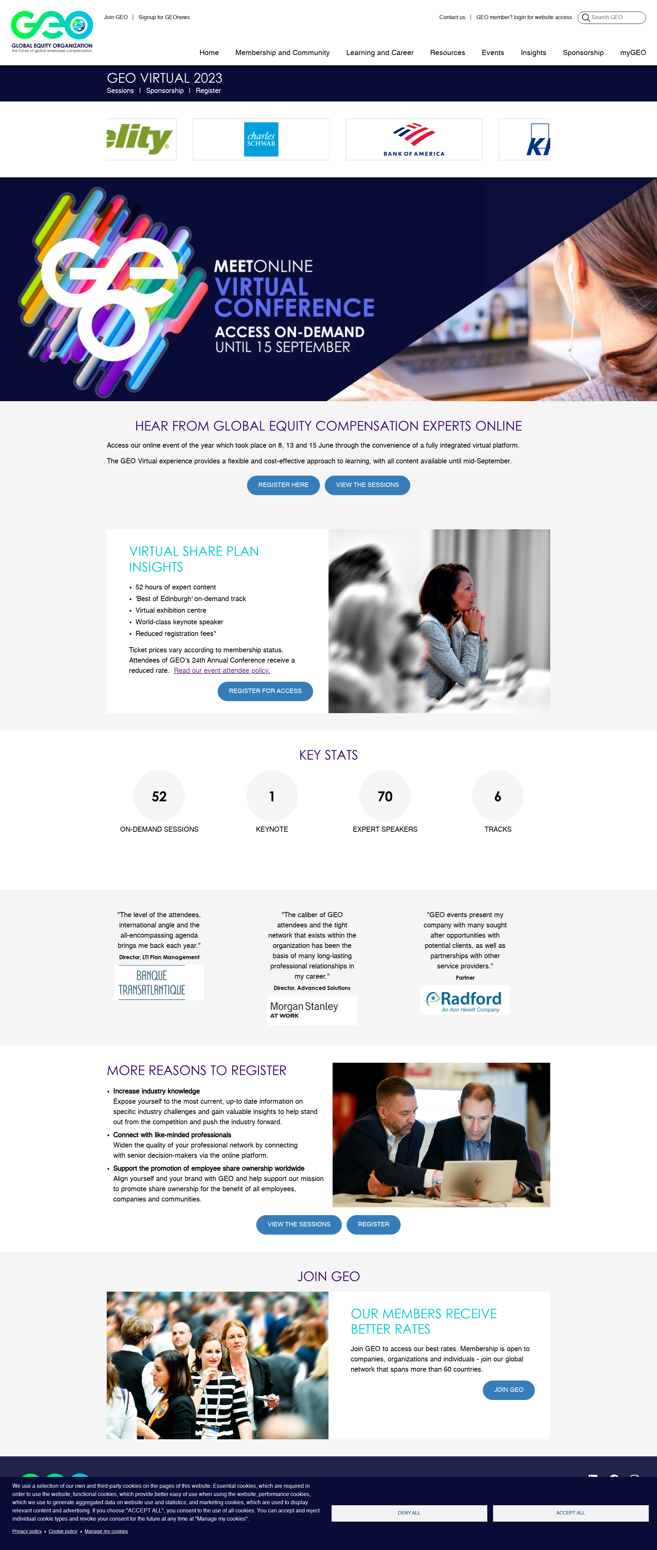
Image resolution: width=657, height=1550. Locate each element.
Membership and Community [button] (282, 53)
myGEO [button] (633, 53)
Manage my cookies (106, 1531)
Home (209, 53)
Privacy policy (27, 1531)
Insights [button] (533, 53)
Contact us (452, 18)
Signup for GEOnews (164, 18)
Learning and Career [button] (380, 53)
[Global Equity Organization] (52, 32)
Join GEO (116, 18)
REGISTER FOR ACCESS (265, 691)
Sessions (120, 91)
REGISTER (373, 1225)
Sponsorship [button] (583, 53)
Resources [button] (447, 53)
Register (208, 91)
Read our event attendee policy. (222, 671)
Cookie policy (63, 1531)
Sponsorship (165, 91)
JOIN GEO (509, 1390)
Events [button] (493, 53)
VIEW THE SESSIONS (367, 485)
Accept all (570, 1513)
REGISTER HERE (283, 485)
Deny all (409, 1513)
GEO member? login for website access (524, 18)
